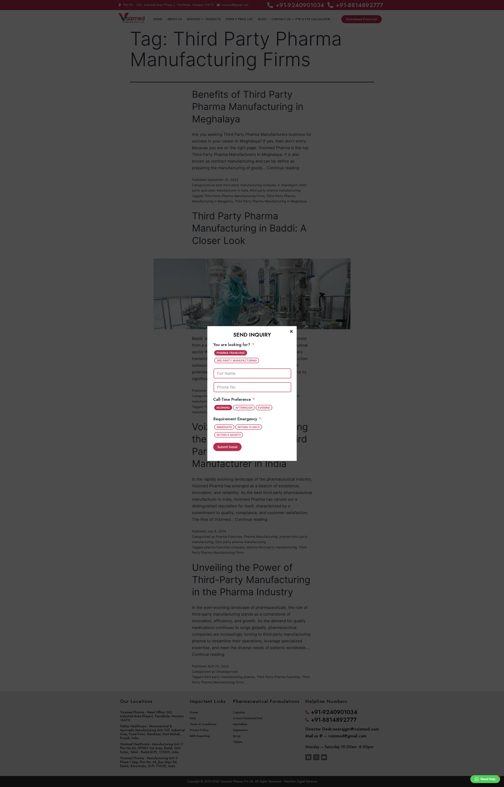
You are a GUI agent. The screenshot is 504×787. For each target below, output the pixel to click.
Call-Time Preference (232, 399)
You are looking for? (231, 345)
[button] (485, 779)
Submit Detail (227, 447)
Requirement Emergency (235, 419)
